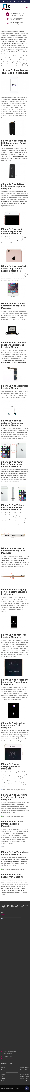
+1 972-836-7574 (17, 13)
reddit (26, 1)
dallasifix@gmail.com (8, 1058)
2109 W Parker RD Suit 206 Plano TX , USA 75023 (16, 18)
